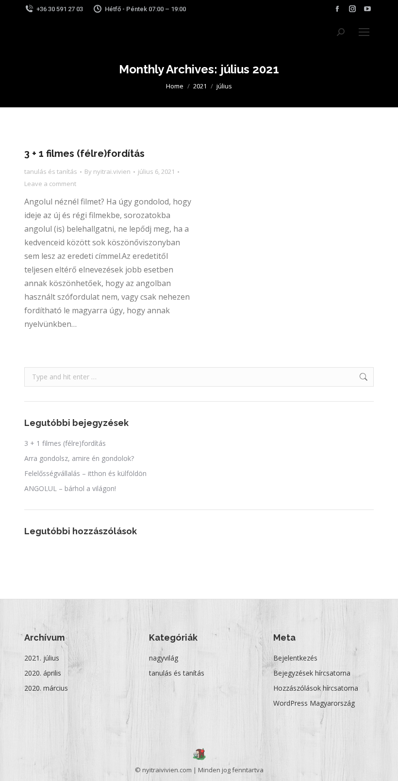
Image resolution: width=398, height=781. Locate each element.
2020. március (46, 688)
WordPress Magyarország (314, 703)
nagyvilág (163, 657)
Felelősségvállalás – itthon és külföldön (85, 473)
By (107, 171)
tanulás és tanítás (50, 171)
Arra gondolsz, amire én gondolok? (79, 458)
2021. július (41, 657)
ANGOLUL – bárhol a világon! (70, 488)
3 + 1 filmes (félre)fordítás (84, 153)
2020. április (42, 673)
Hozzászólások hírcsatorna (315, 688)
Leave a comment (50, 183)
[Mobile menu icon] (364, 32)
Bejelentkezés (295, 657)
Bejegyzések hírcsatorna (311, 673)
